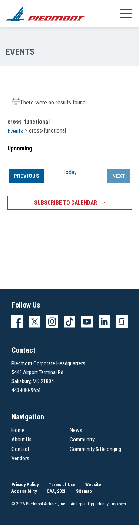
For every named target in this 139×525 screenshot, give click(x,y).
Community (82, 439)
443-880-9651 (26, 390)
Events (15, 130)
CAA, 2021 (56, 491)
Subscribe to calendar (65, 202)
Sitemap (84, 491)
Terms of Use (62, 484)
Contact (20, 449)
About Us (21, 439)
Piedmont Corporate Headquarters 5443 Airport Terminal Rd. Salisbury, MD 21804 (48, 372)
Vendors (20, 458)
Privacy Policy (25, 484)
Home (17, 430)
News (76, 430)
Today (70, 172)
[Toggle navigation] (125, 13)
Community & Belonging (95, 449)
